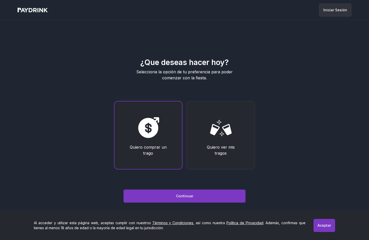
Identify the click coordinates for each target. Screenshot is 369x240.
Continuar (184, 196)
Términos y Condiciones (173, 223)
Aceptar (324, 225)
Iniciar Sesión (335, 10)
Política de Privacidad (244, 223)
